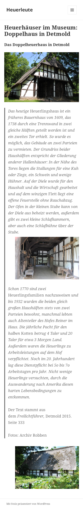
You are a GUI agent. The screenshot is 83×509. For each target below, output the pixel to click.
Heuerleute (19, 9)
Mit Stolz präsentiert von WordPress (28, 504)
